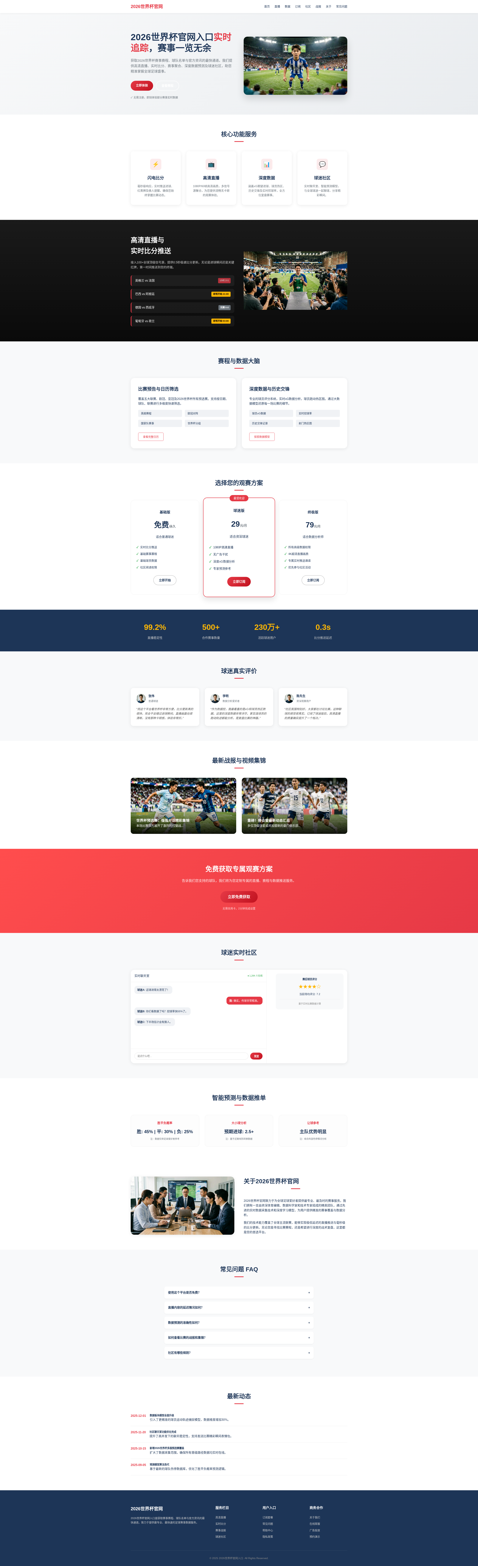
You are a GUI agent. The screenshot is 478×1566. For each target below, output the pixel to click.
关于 (328, 6)
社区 (308, 6)
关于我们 (315, 1517)
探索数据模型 (262, 436)
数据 (287, 6)
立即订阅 (239, 581)
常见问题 (341, 6)
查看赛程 (167, 85)
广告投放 (315, 1530)
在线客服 (315, 1523)
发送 (256, 1056)
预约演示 (315, 1536)
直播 (277, 6)
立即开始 (165, 580)
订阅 (298, 6)
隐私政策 (268, 1536)
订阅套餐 (268, 1517)
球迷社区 (220, 1536)
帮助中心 (268, 1530)
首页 (267, 6)
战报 (318, 6)
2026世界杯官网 (147, 6)
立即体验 (142, 85)
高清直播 (220, 1517)
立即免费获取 (239, 897)
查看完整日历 (151, 436)
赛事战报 (220, 1530)
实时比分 (220, 1523)
